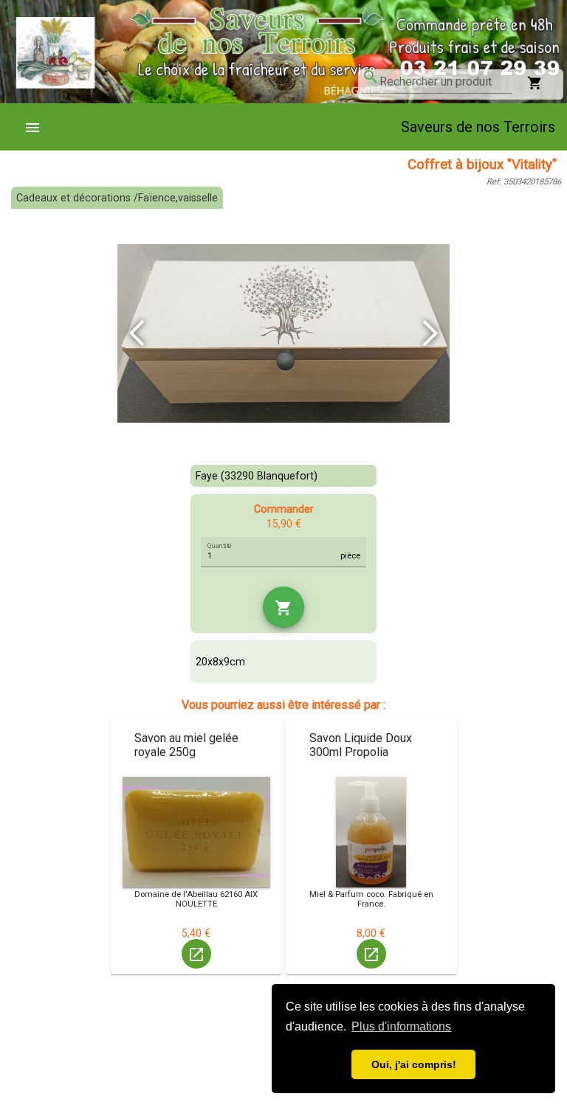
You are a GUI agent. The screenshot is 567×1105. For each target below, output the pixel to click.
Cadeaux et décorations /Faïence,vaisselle (117, 198)
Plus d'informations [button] (401, 1026)
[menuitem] (38, 127)
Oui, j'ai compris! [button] (413, 1064)
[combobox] (445, 82)
